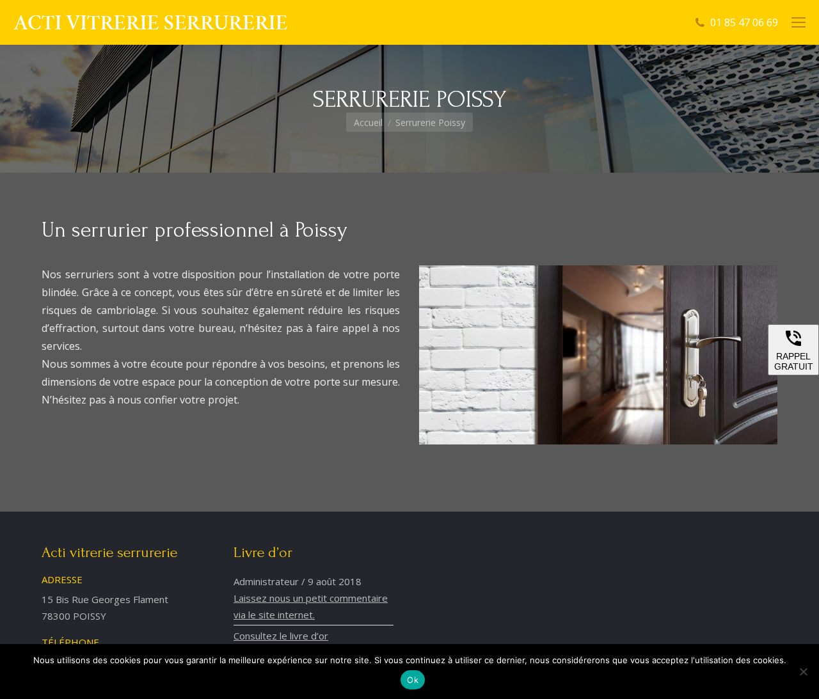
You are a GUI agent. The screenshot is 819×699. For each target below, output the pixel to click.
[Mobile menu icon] (798, 22)
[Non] (803, 671)
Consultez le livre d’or (281, 635)
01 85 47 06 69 (744, 22)
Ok (412, 680)
